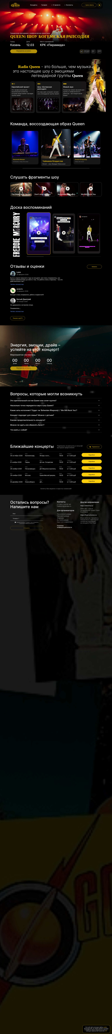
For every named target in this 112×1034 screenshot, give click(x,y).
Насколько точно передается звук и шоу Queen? (32, 405)
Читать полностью (17, 284)
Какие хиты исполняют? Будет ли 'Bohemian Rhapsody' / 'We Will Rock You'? (43, 410)
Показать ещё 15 (17, 318)
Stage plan (60, 518)
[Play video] (21, 189)
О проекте (56, 5)
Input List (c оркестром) (65, 522)
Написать (94, 266)
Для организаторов (65, 510)
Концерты (33, 5)
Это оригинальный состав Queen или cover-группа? (33, 400)
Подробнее (92, 455)
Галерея (44, 5)
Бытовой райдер (62, 520)
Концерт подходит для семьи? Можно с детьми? (32, 415)
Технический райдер (64, 514)
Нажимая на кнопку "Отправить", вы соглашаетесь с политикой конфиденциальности (27, 523)
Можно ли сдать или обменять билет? (27, 425)
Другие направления (89, 502)
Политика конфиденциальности (64, 526)
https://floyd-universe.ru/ (88, 515)
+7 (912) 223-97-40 (64, 504)
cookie (105, 1027)
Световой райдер (63, 516)
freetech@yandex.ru (64, 506)
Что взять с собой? (18, 430)
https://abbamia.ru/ (86, 505)
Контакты (69, 5)
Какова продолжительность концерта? (27, 420)
